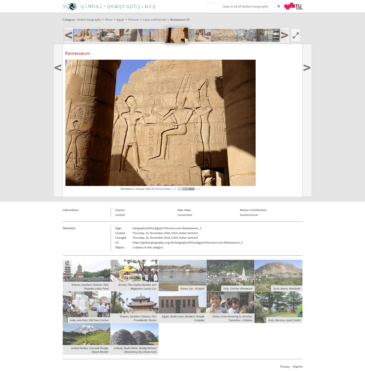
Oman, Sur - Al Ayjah (192, 288)
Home (110, 6)
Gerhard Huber (162, 189)
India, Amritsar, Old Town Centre (89, 320)
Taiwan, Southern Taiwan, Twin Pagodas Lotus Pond (90, 286)
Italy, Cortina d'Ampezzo (237, 288)
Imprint (120, 210)
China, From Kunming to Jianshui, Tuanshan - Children (232, 318)
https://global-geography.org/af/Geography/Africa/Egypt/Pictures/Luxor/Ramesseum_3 (187, 242)
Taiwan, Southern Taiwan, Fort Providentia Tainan (138, 318)
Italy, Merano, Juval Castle (284, 320)
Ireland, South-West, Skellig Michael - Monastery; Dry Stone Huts (135, 350)
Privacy (285, 366)
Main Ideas (184, 210)
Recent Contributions (253, 210)
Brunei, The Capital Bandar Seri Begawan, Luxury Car (137, 286)
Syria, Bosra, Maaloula (286, 288)
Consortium (184, 215)
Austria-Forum (249, 215)
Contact (120, 215)
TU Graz (293, 6)
